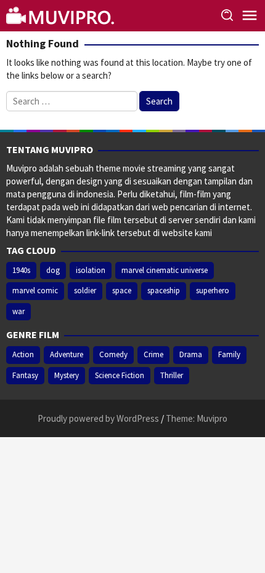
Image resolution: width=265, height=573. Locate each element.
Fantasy (25, 375)
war (18, 311)
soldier (85, 290)
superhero (212, 290)
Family (229, 354)
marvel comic (35, 290)
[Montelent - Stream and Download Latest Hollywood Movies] (61, 14)
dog (53, 270)
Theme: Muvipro (196, 418)
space (121, 290)
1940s (21, 270)
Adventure (66, 354)
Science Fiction (119, 375)
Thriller (171, 375)
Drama (190, 354)
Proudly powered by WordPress (98, 418)
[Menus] (249, 15)
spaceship (163, 290)
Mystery (66, 375)
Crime (153, 354)
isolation (90, 270)
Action (23, 354)
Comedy (113, 354)
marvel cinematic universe (164, 270)
